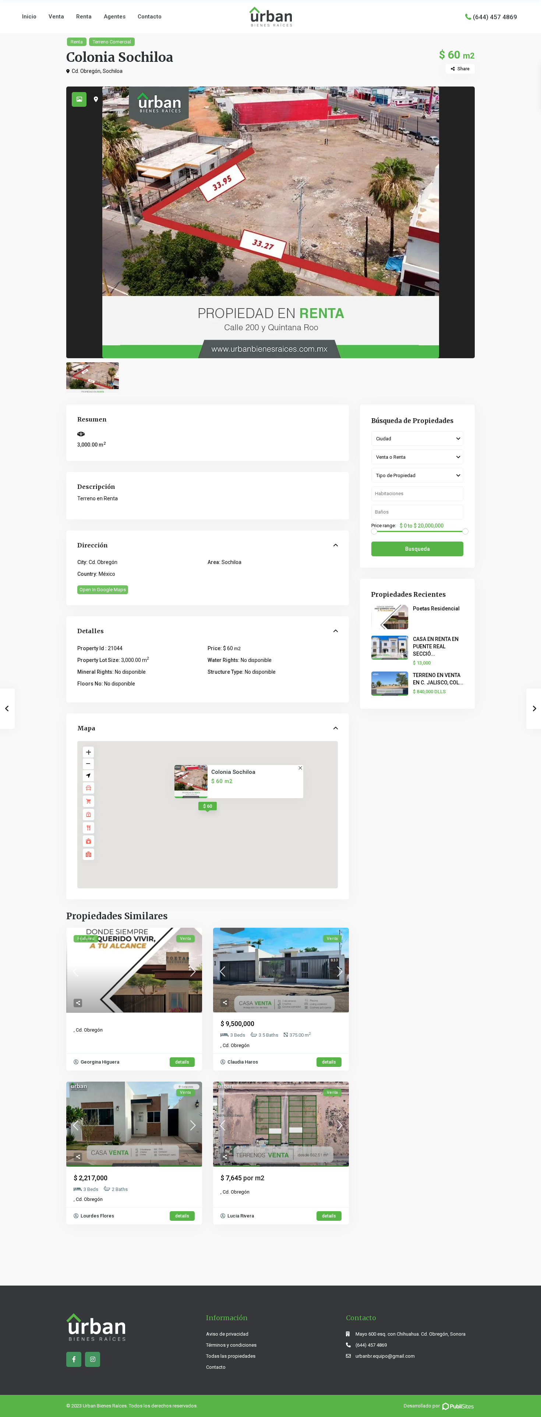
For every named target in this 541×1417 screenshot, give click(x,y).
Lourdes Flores (96, 1216)
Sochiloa (113, 71)
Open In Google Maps (102, 589)
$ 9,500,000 (237, 1023)
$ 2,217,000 (90, 1178)
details (182, 1062)
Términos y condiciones (231, 1345)
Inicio (29, 16)
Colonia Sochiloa (233, 772)
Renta (84, 16)
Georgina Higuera (99, 1062)
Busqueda (417, 549)
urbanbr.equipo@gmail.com (385, 1356)
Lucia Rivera (240, 1216)
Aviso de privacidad (227, 1334)
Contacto (150, 16)
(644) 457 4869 (495, 16)
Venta (56, 16)
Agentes (114, 16)
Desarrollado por (422, 1406)
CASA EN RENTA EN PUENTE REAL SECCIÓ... (436, 646)
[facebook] (73, 1359)
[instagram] (92, 1359)
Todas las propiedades (230, 1356)
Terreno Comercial (112, 42)
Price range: (383, 525)
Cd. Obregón (86, 71)
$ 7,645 (242, 1178)
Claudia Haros (242, 1062)
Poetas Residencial (436, 608)
